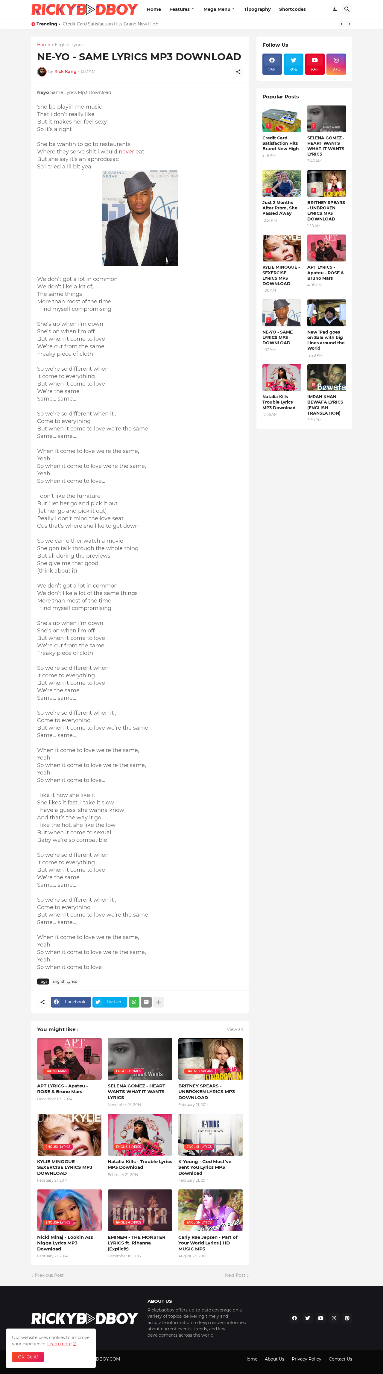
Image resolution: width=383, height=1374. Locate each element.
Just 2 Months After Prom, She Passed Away (279, 208)
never (126, 151)
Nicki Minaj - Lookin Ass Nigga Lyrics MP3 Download (65, 1243)
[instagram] (334, 1318)
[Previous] (342, 24)
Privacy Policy (306, 1359)
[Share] (238, 72)
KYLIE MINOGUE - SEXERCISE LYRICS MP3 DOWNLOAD (64, 1167)
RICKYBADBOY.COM (98, 1359)
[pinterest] (347, 1318)
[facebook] (294, 1318)
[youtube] (321, 1318)
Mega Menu (216, 9)
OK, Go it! (28, 1357)
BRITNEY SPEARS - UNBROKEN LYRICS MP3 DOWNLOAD (206, 1091)
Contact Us (340, 1359)
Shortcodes (292, 9)
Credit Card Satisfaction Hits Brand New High (280, 143)
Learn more (59, 1343)
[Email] (146, 1002)
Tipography (257, 9)
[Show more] (158, 1002)
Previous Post (49, 1275)
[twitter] (308, 1318)
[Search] (347, 9)
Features (179, 9)
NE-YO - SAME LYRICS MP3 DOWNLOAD (277, 337)
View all (235, 1029)
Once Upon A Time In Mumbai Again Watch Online (116, 24)
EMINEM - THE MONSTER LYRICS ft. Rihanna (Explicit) (136, 1243)
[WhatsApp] (134, 1002)
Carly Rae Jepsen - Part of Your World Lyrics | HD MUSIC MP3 (208, 1243)
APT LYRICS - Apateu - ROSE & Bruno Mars (62, 1089)
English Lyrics (69, 44)
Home (154, 9)
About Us (274, 1359)
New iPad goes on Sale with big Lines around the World (326, 340)
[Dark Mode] (335, 9)
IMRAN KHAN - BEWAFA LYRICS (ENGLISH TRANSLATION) (325, 405)
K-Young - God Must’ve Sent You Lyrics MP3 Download (204, 1167)
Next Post (235, 1275)
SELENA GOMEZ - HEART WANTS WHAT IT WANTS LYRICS (136, 1091)
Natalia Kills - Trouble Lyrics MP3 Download (140, 1164)
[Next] (349, 24)
